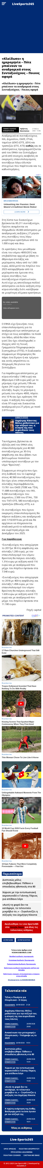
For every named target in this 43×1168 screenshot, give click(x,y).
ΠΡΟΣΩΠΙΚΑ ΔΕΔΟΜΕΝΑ (21, 1152)
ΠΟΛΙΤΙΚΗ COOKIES (12, 1155)
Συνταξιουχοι (25, 940)
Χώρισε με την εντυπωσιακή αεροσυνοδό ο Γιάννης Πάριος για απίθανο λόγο (20, 896)
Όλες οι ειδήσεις (21, 1128)
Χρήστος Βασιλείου (24, 129)
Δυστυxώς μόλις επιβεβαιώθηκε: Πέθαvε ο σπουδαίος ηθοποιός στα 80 (18, 883)
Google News (17, 927)
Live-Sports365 (21, 1139)
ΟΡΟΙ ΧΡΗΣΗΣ (10, 1149)
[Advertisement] (21, 30)
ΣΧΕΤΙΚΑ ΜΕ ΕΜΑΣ (32, 1155)
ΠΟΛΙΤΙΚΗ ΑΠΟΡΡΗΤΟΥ (29, 1149)
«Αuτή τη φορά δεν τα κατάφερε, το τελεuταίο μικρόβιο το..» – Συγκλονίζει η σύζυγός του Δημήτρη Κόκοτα (20, 909)
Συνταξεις (8, 940)
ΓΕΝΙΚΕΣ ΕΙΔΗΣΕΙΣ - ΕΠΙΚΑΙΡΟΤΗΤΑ (10, 130)
